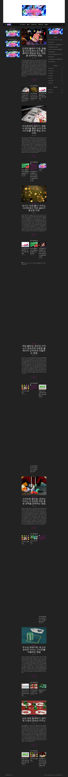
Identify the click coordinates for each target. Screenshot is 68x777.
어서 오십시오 (22, 24)
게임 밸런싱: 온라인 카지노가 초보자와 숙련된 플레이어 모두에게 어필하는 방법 (34, 349)
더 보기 (34, 79)
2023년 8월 (50, 73)
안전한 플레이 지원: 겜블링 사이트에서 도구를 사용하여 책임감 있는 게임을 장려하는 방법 (34, 52)
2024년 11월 (50, 68)
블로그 (28, 24)
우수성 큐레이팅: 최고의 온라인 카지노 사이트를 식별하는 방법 (34, 649)
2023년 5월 (50, 78)
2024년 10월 (50, 70)
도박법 (40, 169)
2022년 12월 (50, 80)
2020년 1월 (50, 82)
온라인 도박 (40, 24)
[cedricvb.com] (34, 10)
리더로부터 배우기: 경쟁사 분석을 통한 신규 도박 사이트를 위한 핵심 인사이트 (25, 97)
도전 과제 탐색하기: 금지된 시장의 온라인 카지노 (34, 691)
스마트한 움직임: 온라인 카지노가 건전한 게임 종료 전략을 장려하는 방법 (34, 501)
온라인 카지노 (34, 24)
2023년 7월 (50, 75)
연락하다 (46, 24)
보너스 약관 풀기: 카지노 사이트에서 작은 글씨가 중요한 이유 (34, 208)
